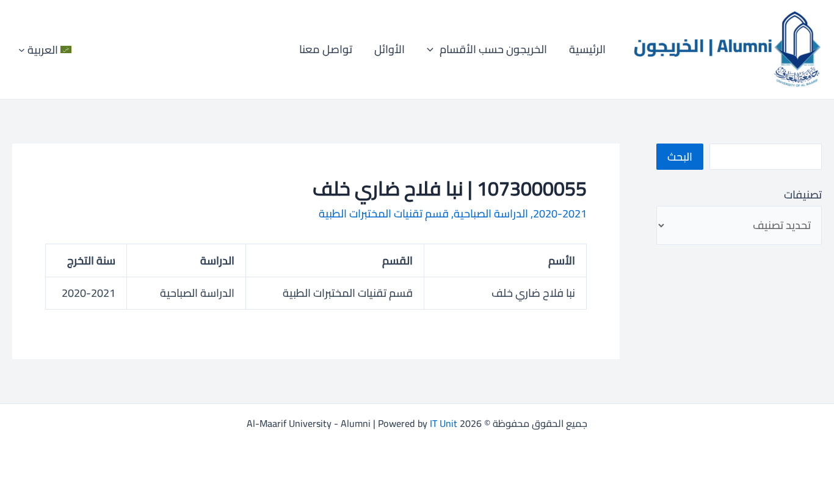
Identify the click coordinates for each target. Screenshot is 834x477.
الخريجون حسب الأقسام (493, 49)
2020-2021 (560, 213)
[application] (433, 49)
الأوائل (389, 49)
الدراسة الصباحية (491, 213)
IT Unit (443, 423)
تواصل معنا (325, 49)
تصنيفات (803, 194)
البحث (679, 157)
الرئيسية (587, 49)
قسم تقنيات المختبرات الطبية (384, 213)
